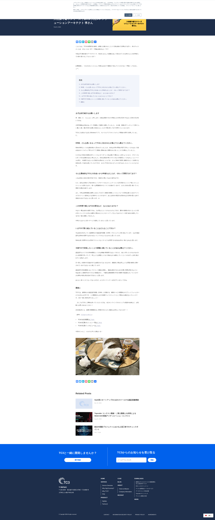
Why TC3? (105, 491)
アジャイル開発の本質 (141, 496)
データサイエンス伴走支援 (142, 491)
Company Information (125, 491)
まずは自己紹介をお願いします (90, 84)
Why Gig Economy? (108, 488)
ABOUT (120, 485)
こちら (92, 319)
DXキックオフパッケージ (142, 486)
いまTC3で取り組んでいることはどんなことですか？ (97, 96)
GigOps (104, 501)
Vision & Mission (124, 489)
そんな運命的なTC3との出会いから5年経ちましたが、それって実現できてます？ (105, 90)
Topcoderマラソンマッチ (142, 493)
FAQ (103, 494)
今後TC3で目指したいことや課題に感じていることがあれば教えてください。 (104, 99)
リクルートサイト (86, 314)
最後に (83, 102)
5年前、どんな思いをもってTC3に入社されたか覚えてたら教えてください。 (104, 87)
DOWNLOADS (138, 478)
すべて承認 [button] (128, 15)
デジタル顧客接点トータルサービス (144, 488)
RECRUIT (121, 495)
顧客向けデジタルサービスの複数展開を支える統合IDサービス (145, 482)
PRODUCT (104, 497)
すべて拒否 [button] (137, 15)
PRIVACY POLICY (140, 514)
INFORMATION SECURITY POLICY (122, 514)
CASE (119, 478)
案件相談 (78, 460)
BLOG (119, 482)
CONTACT (106, 514)
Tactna (104, 504)
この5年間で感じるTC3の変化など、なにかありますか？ (98, 93)
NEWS (136, 499)
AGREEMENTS (152, 514)
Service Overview (107, 485)
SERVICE (104, 482)
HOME (103, 478)
